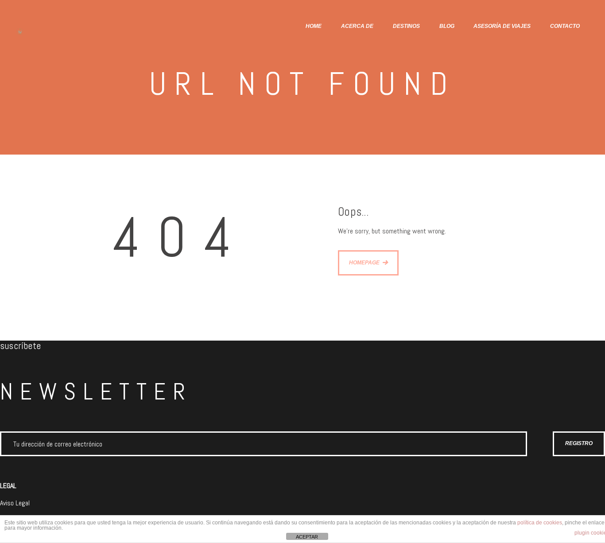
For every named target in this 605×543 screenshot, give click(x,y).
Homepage (364, 263)
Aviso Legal (15, 503)
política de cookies (539, 523)
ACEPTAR (307, 536)
